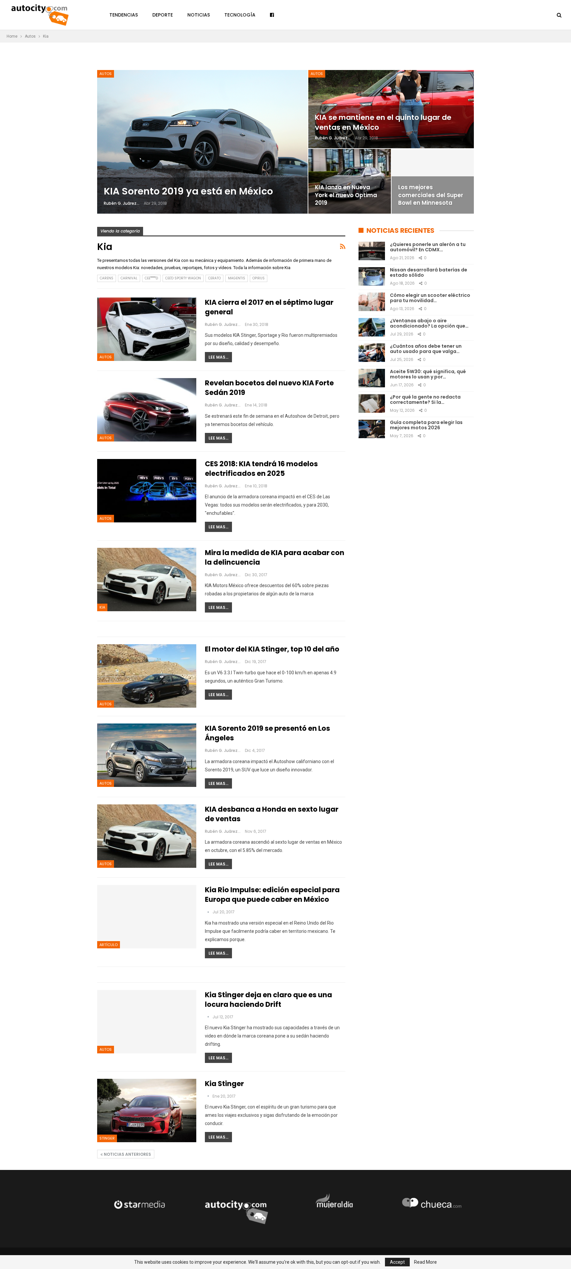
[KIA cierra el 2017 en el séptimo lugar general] (146, 329)
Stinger (107, 1138)
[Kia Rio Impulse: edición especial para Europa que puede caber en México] (146, 916)
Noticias (198, 15)
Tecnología (239, 15)
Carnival (129, 278)
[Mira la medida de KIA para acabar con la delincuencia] (146, 579)
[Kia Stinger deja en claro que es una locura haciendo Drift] (146, 1021)
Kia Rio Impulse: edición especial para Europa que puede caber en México (272, 894)
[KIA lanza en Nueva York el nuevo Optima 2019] (349, 181)
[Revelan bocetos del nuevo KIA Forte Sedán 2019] (146, 409)
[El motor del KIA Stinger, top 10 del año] (146, 676)
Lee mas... (218, 357)
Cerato (214, 278)
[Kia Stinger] (146, 1110)
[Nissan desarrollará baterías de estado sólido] (372, 276)
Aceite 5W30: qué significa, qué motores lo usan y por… (428, 374)
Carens (106, 278)
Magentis (236, 278)
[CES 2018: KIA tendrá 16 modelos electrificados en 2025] (146, 490)
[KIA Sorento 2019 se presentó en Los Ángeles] (146, 755)
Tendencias (123, 15)
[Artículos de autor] (208, 912)
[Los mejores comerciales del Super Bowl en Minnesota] (433, 181)
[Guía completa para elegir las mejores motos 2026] (372, 429)
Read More (425, 1262)
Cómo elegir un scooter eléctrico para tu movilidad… (430, 298)
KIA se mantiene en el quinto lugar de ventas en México (383, 122)
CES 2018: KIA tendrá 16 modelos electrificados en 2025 (261, 468)
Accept (397, 1262)
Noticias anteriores (127, 1154)
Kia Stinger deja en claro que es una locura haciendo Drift (268, 999)
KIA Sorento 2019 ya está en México (188, 191)
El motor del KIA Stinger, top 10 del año (272, 649)
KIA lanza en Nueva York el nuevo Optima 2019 (346, 195)
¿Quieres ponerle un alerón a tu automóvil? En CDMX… (428, 247)
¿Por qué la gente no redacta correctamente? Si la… (425, 400)
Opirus (258, 278)
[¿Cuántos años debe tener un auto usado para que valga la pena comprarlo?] (372, 352)
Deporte (162, 15)
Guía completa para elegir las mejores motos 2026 (426, 425)
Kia (102, 607)
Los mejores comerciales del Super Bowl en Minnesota (430, 195)
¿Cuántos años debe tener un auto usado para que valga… (426, 349)
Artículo (108, 944)
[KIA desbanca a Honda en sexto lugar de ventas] (146, 836)
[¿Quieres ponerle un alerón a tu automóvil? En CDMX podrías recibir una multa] (372, 251)
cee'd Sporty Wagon (183, 278)
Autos (105, 73)
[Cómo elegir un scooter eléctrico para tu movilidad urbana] (372, 302)
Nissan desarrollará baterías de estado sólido (428, 272)
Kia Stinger (224, 1083)
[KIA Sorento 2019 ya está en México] (202, 142)
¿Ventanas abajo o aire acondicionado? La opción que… (429, 323)
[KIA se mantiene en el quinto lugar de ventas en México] (391, 109)
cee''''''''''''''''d (151, 278)
